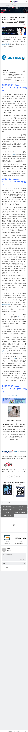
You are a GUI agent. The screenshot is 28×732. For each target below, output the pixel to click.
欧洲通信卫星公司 (7, 515)
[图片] (23, 559)
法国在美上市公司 (7, 506)
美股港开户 (10, 731)
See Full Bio (13, 439)
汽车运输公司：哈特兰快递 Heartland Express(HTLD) (7, 471)
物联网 (13, 154)
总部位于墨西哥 (6, 304)
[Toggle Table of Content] (23, 70)
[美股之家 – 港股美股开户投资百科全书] (14, 2)
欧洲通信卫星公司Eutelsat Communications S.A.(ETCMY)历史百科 (15, 76)
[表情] (21, 559)
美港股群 (24, 731)
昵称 (4, 563)
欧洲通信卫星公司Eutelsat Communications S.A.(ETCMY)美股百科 (13, 73)
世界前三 (21, 509)
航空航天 (8, 5)
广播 (14, 101)
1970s (7, 512)
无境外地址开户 (17, 731)
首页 (3, 5)
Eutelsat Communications (21, 512)
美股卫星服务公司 (7, 509)
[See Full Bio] (17, 439)
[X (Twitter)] (14, 442)
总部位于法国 (5, 44)
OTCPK (14, 358)
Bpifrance (4, 351)
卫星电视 (21, 506)
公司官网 (14, 395)
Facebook (21, 317)
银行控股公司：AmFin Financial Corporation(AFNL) (20, 471)
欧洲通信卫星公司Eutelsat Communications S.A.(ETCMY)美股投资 (14, 79)
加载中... (5, 528)
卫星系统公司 (14, 5)
